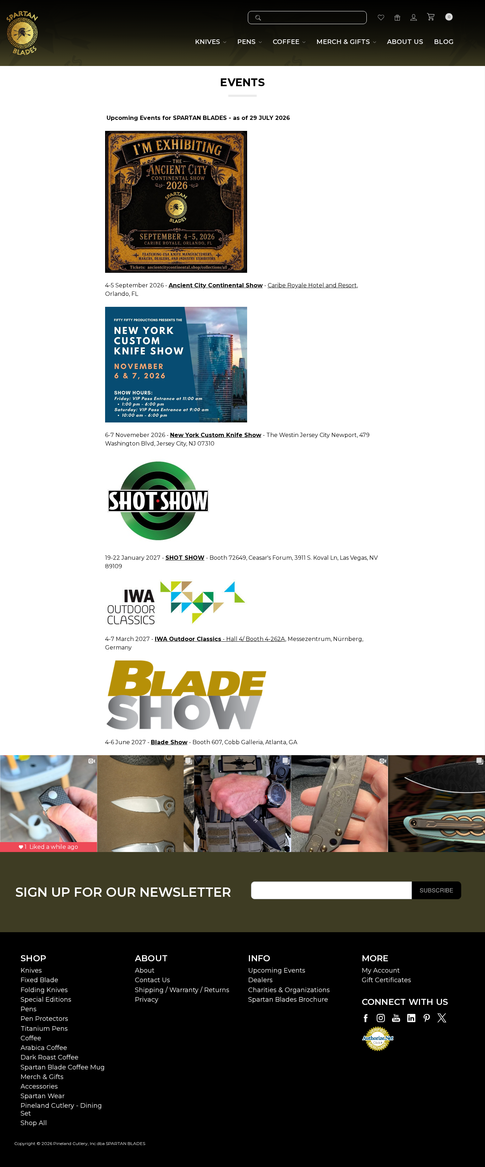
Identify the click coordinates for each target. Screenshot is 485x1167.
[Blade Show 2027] (186, 694)
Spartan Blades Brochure (288, 999)
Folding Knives (44, 990)
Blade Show (169, 742)
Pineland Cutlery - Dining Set (61, 1109)
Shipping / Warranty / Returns (182, 990)
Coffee (31, 1038)
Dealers (260, 980)
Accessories (39, 1086)
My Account (381, 970)
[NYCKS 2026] (176, 364)
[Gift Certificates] (397, 17)
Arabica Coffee (44, 1048)
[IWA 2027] (176, 602)
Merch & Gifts (42, 1077)
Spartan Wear (43, 1096)
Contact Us (152, 980)
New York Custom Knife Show (215, 435)
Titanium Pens (44, 1029)
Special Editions (46, 999)
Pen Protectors (44, 1019)
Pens (29, 1009)
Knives (31, 970)
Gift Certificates (386, 980)
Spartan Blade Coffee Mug (63, 1067)
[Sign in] (413, 17)
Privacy (146, 999)
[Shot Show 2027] (158, 500)
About (144, 970)
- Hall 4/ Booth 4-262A (220, 639)
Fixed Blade (39, 980)
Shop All (34, 1123)
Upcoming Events (276, 970)
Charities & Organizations (289, 990)
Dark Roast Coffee (49, 1057)
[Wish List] (381, 17)
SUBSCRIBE (436, 890)
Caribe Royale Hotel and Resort (312, 285)
